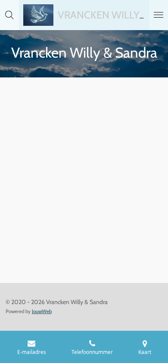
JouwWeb (42, 311)
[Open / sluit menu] (158, 15)
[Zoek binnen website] (9, 15)
